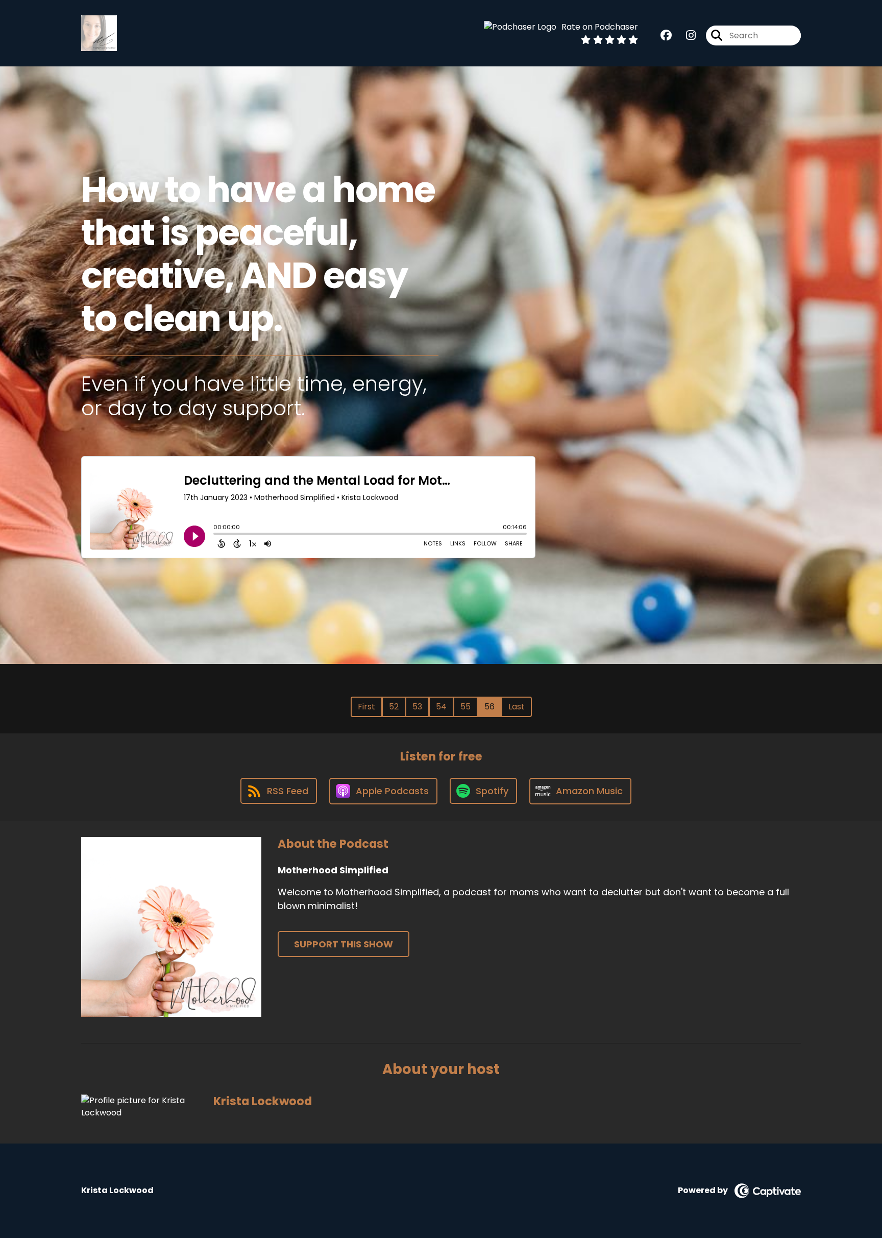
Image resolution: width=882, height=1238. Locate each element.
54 (441, 706)
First (366, 706)
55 (465, 706)
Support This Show (343, 944)
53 (417, 706)
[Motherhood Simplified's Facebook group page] (666, 35)
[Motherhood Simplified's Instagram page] (685, 35)
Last (516, 706)
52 (394, 706)
